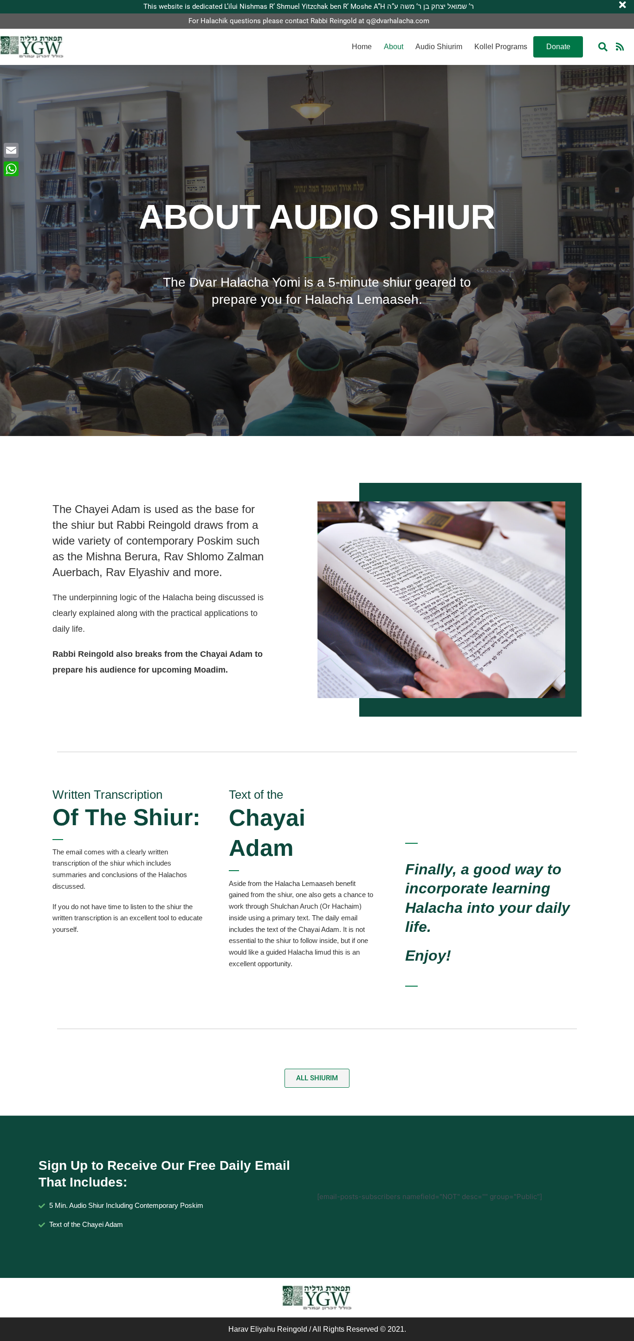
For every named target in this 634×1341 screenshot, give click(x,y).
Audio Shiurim (438, 47)
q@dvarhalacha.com (397, 21)
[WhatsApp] (11, 169)
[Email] (11, 150)
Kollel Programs (500, 47)
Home (362, 47)
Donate (558, 47)
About (393, 47)
